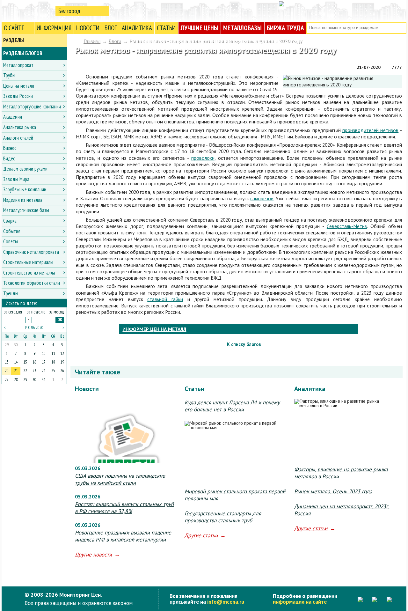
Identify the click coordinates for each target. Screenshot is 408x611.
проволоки (203, 158)
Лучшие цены (199, 28)
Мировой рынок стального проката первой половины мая (235, 495)
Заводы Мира (16, 179)
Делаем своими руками (25, 168)
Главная (91, 41)
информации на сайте (300, 601)
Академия (12, 116)
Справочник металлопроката (31, 251)
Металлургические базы (26, 210)
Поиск (400, 28)
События (11, 231)
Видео (9, 158)
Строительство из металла (29, 272)
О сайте (14, 28)
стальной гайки (165, 299)
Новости (87, 28)
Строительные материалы (28, 262)
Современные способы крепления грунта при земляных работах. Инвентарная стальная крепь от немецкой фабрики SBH (396, 344)
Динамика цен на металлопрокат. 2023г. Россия (341, 510)
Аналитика (137, 28)
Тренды (10, 293)
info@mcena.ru (225, 601)
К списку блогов (244, 344)
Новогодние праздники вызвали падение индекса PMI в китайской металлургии (123, 536)
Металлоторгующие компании (32, 106)
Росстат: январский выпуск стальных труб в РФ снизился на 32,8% (124, 508)
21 (16, 370)
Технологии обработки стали (31, 282)
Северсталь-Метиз (347, 226)
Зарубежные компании (24, 189)
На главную (27, 10)
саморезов (261, 198)
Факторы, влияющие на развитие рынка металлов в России (341, 473)
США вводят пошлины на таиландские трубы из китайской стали (120, 479)
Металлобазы (242, 28)
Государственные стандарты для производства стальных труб (223, 517)
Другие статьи (201, 535)
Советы (10, 241)
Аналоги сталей (18, 137)
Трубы (9, 75)
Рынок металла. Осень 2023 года (333, 491)
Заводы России (18, 95)
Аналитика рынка (19, 127)
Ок (59, 319)
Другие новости (93, 554)
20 (7, 370)
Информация (54, 28)
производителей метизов (370, 130)
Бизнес (9, 147)
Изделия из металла (22, 199)
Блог (111, 28)
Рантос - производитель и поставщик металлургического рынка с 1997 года (81, 344)
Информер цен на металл (154, 329)
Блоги (114, 41)
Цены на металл (18, 85)
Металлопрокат (18, 65)
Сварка (10, 220)
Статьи (166, 28)
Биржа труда (285, 28)
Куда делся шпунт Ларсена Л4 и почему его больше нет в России (232, 406)
